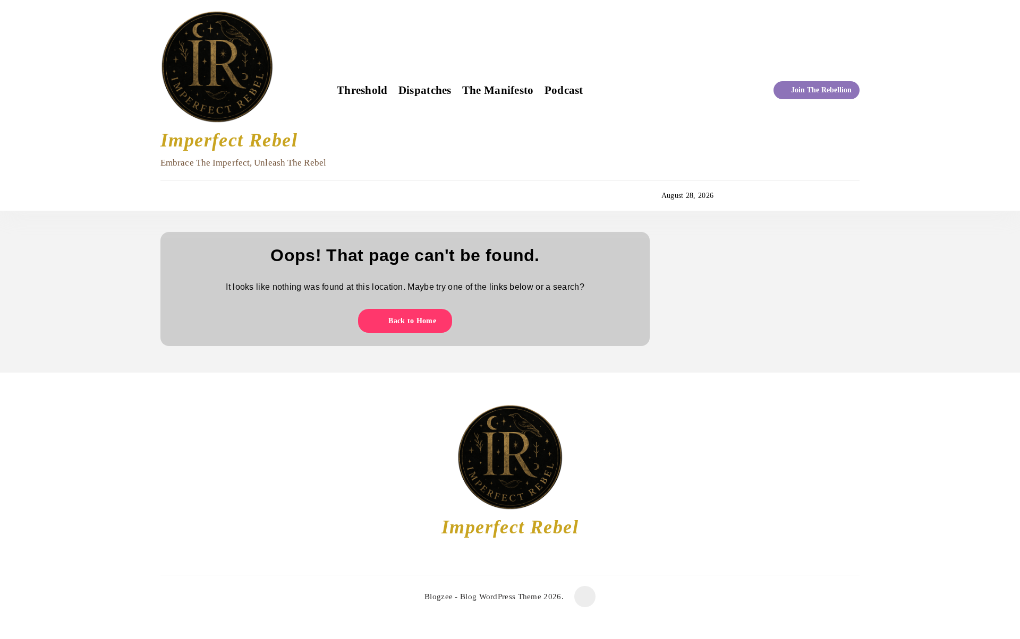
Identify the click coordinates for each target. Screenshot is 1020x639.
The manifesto (498, 90)
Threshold (362, 90)
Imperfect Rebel (229, 140)
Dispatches (425, 90)
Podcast (564, 90)
